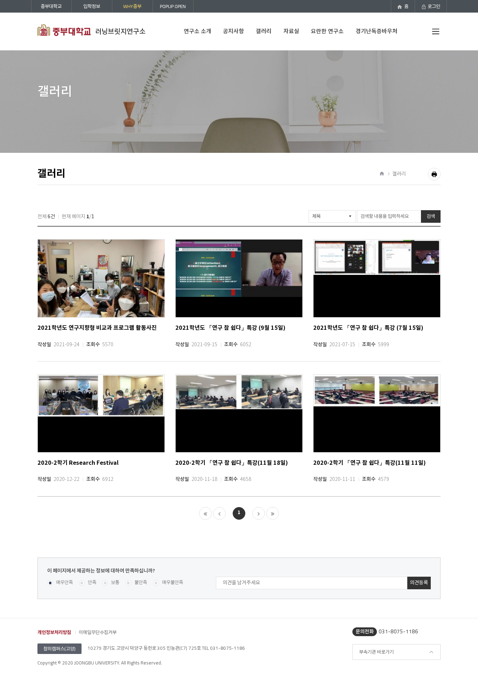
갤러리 (264, 31)
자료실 (291, 31)
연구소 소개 (197, 31)
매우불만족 (172, 582)
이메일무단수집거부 (98, 632)
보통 (115, 582)
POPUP (173, 6)
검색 (431, 216)
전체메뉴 (434, 31)
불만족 (140, 582)
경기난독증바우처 (377, 31)
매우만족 (64, 582)
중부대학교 (51, 6)
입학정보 (91, 6)
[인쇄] (434, 174)
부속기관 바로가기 (376, 651)
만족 (92, 582)
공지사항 (233, 31)
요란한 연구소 (327, 31)
